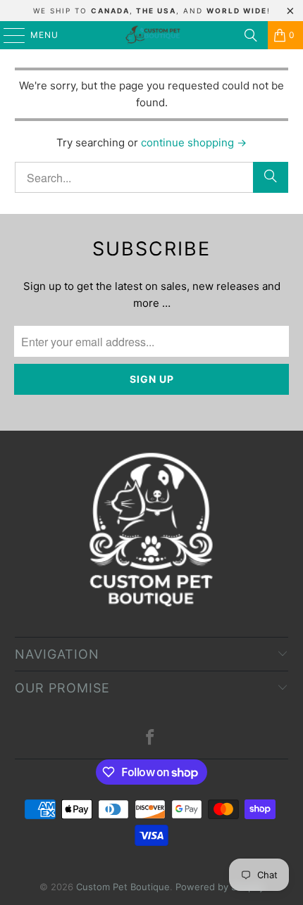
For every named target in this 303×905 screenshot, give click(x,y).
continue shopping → (194, 142)
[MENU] (7, 35)
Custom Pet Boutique (123, 886)
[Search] (250, 35)
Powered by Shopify (219, 886)
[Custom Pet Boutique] (152, 35)
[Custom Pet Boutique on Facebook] (150, 739)
